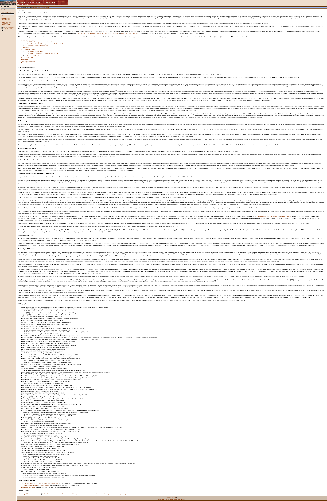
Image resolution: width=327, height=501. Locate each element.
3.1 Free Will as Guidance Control (34, 51)
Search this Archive (6, 12)
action (19, 494)
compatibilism (81, 33)
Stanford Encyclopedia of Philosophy (40, 7)
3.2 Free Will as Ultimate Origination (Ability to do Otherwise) (41, 53)
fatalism (99, 33)
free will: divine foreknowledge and (56, 494)
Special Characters (6, 24)
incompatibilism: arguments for (106, 494)
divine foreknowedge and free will (130, 33)
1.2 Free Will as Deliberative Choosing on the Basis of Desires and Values (44, 44)
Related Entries (25, 63)
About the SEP (5, 23)
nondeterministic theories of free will (267, 216)
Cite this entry (4, 10)
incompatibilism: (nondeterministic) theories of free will (82, 494)
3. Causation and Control (28, 49)
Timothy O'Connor (163, 499)
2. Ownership (25, 47)
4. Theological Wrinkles (27, 57)
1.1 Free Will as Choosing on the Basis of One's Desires (40, 42)
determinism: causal (35, 494)
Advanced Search (6, 15)
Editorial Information (6, 22)
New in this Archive (6, 19)
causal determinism (91, 33)
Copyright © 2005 (171, 497)
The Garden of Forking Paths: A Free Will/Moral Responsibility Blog (39, 483)
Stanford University (8, 29)
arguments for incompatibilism (110, 33)
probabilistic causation (286, 216)
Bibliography (24, 59)
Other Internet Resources (28, 61)
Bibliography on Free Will (28, 487)
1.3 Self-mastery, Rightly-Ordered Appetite (36, 45)
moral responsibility (120, 494)
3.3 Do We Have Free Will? (32, 55)
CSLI (7, 28)
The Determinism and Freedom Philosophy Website (35, 485)
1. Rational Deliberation (27, 40)
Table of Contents (5, 18)
